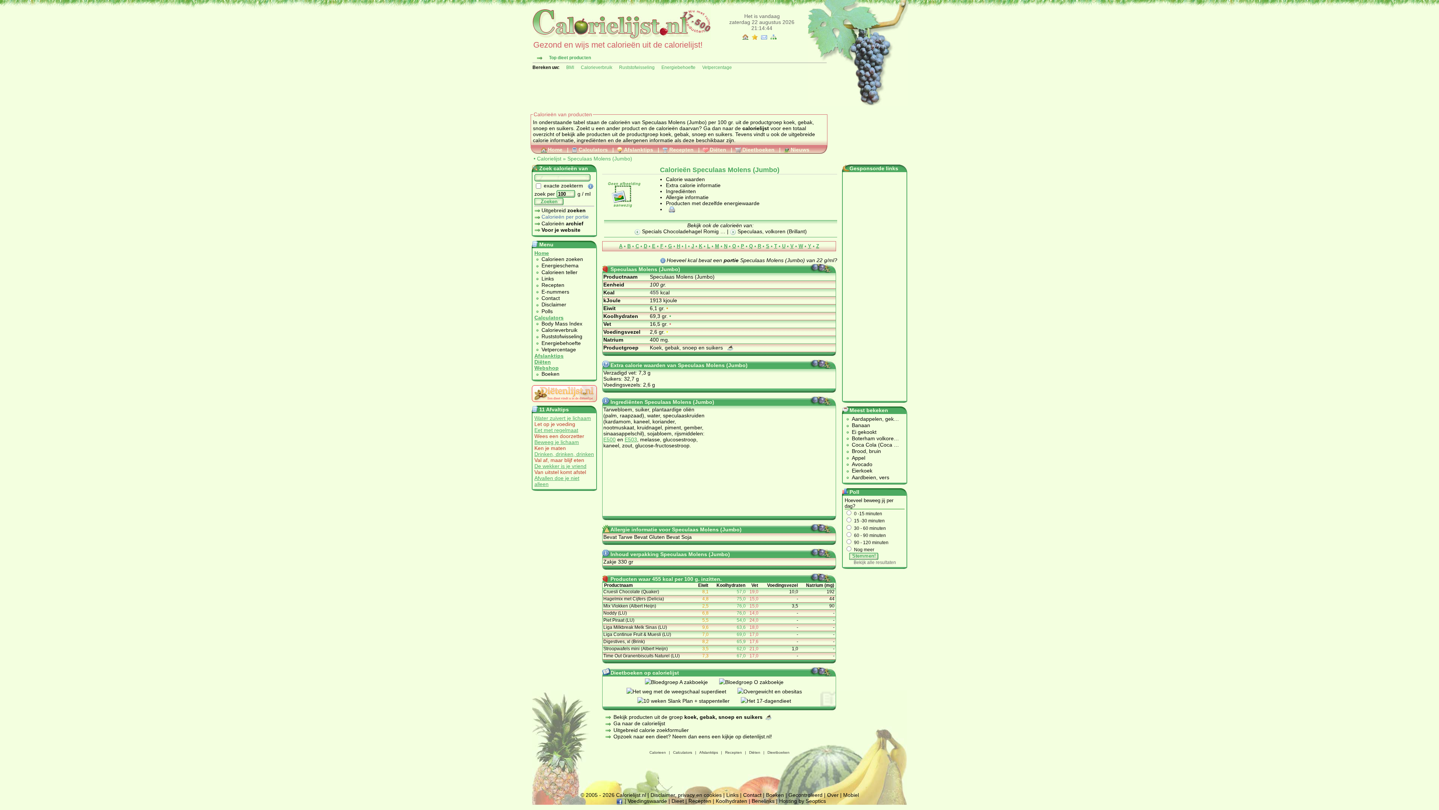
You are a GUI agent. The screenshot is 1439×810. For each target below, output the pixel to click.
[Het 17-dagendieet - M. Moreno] (771, 701)
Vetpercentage (717, 67)
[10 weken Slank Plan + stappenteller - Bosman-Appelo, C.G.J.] (689, 701)
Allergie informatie (687, 197)
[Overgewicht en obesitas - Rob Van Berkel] (775, 691)
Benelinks (763, 801)
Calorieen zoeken (562, 259)
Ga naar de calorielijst (639, 723)
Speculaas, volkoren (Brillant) (771, 231)
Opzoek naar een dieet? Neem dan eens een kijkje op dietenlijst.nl (691, 737)
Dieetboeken (758, 150)
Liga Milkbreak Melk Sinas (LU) (635, 627)
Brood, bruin (866, 451)
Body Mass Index (561, 324)
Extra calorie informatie (693, 185)
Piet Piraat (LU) (618, 620)
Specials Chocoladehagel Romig (680, 231)
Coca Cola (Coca (873, 445)
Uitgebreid (563, 210)
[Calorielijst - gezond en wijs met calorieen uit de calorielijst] (621, 38)
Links (547, 279)
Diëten (718, 150)
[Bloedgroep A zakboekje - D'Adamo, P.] (682, 682)
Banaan (861, 425)
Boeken (550, 374)
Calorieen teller (559, 272)
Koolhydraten (731, 801)
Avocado (862, 464)
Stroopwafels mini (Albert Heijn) (635, 648)
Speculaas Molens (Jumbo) (599, 159)
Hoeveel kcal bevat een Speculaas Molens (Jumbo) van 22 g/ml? (752, 260)
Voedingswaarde (647, 801)
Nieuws (800, 150)
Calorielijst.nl (631, 795)
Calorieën (562, 223)
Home (555, 150)
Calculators (593, 150)
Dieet (678, 801)
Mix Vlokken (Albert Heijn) (629, 606)
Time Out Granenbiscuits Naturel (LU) (641, 655)
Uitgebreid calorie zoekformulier (651, 730)
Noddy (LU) (615, 613)
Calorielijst (549, 159)
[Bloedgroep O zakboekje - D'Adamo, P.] (757, 682)
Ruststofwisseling (637, 67)
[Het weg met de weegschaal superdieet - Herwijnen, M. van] (682, 691)
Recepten (681, 150)
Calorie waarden (685, 179)
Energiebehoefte (678, 67)
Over (833, 795)
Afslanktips (638, 150)
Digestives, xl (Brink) (624, 641)
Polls (547, 311)
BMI (570, 67)
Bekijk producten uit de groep (688, 717)
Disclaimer (553, 305)
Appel (858, 458)
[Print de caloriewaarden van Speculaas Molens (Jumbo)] (671, 209)
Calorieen (657, 752)
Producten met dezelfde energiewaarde (713, 203)
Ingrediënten (681, 191)
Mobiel (851, 795)
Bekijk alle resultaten (875, 562)
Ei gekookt (864, 432)
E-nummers (555, 292)
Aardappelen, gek (873, 419)
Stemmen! (864, 556)
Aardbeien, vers (870, 477)
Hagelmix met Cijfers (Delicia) (633, 599)
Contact (550, 298)
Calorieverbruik (596, 67)
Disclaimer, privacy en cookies (686, 795)
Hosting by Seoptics (802, 801)
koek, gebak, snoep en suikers (696, 134)
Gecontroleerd (805, 795)
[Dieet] (564, 404)
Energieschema (560, 265)
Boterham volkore (873, 438)
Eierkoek (862, 471)
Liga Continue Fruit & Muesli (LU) (637, 634)
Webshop (546, 368)
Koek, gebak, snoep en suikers (687, 348)
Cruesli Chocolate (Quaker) (631, 591)
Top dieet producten (570, 57)
